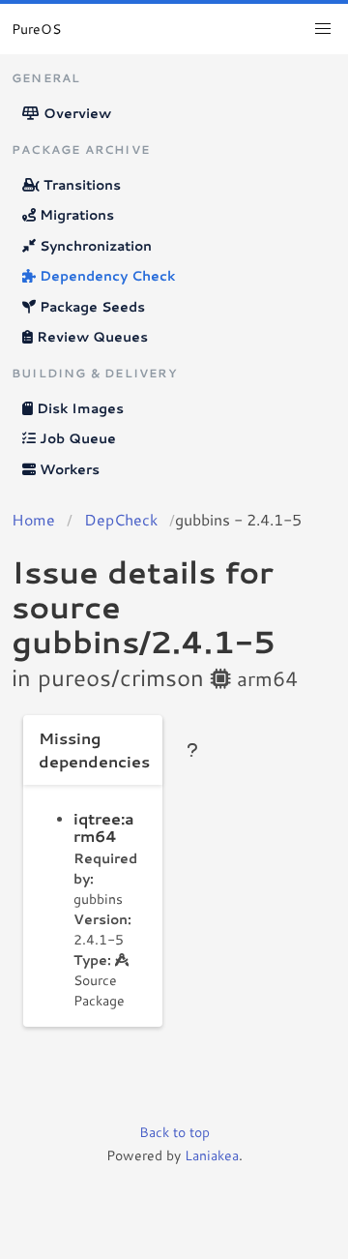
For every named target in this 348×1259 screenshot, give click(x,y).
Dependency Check (105, 275)
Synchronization (94, 245)
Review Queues (90, 336)
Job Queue (76, 438)
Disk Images (78, 408)
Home (33, 519)
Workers (68, 469)
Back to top (174, 1132)
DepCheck (121, 519)
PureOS (36, 29)
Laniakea (212, 1155)
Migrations (75, 215)
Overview (75, 113)
